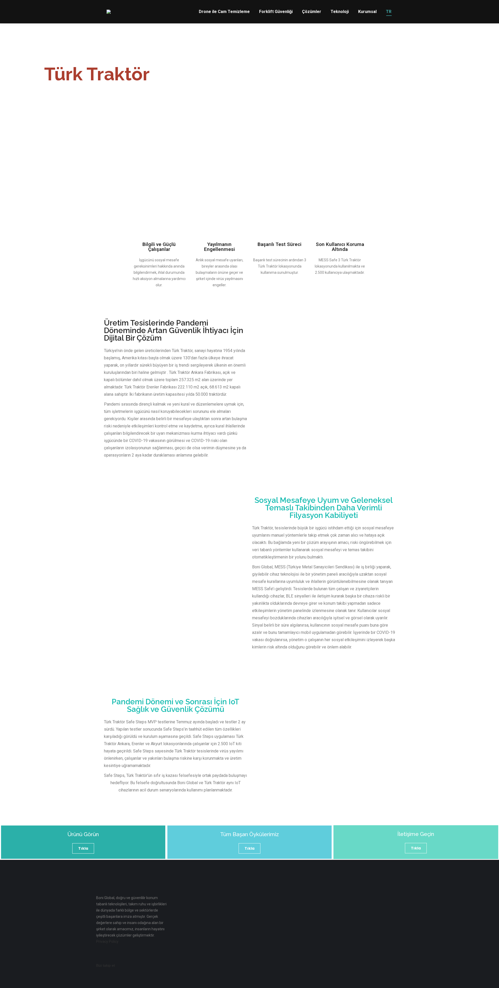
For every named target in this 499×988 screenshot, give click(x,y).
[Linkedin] (125, 965)
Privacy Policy (107, 941)
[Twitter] (139, 965)
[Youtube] (153, 965)
